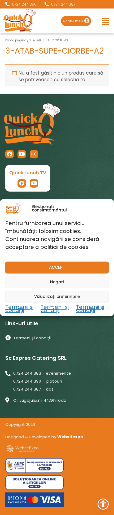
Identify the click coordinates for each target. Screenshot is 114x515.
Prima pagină (15, 40)
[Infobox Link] (76, 21)
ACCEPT (57, 267)
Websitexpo (70, 437)
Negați (57, 282)
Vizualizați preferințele (57, 296)
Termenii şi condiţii (19, 308)
